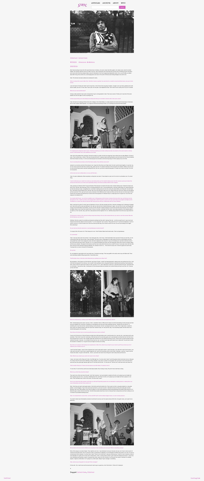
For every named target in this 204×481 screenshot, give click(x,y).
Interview (81, 472)
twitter (7, 478)
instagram (195, 478)
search (122, 7)
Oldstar (90, 472)
